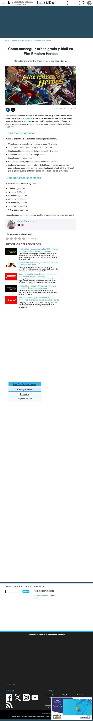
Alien (24, 4)
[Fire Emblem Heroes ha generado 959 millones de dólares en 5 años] (11, 265)
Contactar (51, 697)
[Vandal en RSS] (9, 704)
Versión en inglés (46, 713)
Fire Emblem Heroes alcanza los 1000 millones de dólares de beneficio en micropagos (38, 249)
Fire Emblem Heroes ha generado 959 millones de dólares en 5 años (38, 263)
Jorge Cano (57, 108)
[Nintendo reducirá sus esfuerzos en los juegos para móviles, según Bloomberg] (11, 276)
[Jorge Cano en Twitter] (18, 225)
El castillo (24, 394)
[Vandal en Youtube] (34, 697)
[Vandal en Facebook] (9, 697)
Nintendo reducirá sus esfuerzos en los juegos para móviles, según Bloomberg (37, 275)
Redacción (51, 695)
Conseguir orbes (24, 389)
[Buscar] (83, 3)
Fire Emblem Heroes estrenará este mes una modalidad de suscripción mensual (37, 286)
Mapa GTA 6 (29, 2)
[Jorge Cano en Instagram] (22, 225)
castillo (28, 118)
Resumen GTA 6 (19, 2)
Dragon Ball (17, 4)
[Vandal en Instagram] (26, 697)
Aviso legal (79, 695)
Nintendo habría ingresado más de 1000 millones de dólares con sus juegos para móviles (38, 298)
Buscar (26, 591)
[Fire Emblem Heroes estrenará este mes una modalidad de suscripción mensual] (11, 288)
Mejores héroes (25, 398)
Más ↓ (41, 3)
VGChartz (51, 708)
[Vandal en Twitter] (17, 697)
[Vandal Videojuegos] (46, 2)
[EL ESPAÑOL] (89, 3)
